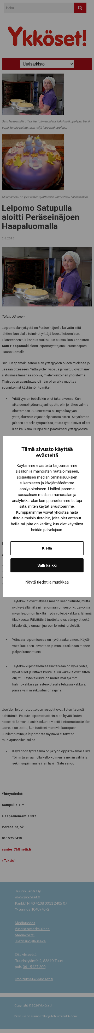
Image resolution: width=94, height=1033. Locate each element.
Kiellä (47, 548)
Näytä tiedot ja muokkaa (47, 582)
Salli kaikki (47, 565)
